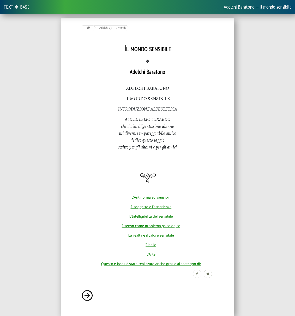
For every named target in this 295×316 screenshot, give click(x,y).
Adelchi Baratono (104, 28)
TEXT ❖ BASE (16, 6)
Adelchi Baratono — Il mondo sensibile (258, 6)
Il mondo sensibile (121, 28)
